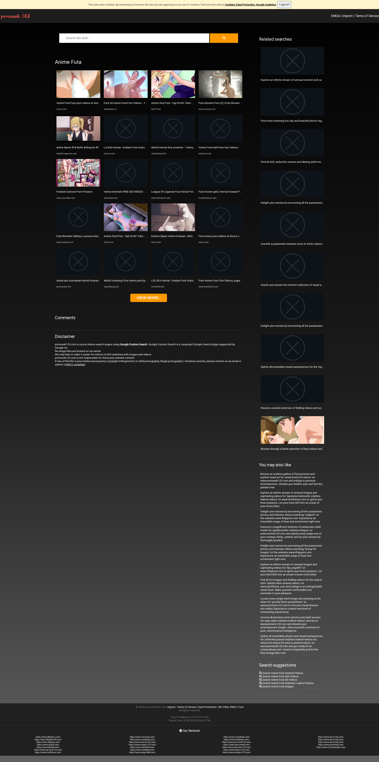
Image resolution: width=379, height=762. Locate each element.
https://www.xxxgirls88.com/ (142, 752)
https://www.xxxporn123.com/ (142, 744)
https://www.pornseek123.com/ (236, 742)
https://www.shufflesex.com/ (48, 752)
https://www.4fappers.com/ (48, 737)
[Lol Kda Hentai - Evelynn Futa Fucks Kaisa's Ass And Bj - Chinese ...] (126, 141)
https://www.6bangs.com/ (48, 742)
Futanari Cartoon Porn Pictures (74, 191)
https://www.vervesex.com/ (142, 737)
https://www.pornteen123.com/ (236, 747)
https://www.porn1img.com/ (331, 737)
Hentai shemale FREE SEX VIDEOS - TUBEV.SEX (131, 191)
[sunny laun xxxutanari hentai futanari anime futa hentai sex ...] (78, 274)
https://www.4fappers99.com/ (48, 739)
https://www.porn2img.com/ (331, 739)
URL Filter (223, 707)
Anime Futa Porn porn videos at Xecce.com (81, 103)
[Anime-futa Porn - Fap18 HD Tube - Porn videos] (126, 230)
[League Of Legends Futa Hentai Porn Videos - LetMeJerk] (173, 185)
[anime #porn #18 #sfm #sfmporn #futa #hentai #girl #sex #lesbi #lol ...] (78, 141)
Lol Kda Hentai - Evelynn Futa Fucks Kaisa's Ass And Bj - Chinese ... (142, 147)
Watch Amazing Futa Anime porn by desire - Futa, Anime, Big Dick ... (143, 280)
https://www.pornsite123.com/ (48, 750)
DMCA (335, 16)
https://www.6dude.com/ (48, 744)
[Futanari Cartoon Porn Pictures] (78, 185)
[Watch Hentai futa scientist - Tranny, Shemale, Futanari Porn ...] (173, 141)
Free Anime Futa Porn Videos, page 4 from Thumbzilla (230, 280)
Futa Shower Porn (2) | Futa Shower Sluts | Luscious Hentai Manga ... (238, 103)
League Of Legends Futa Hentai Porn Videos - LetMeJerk (184, 191)
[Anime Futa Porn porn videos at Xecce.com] (78, 97)
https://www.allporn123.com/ (236, 750)
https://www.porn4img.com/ (331, 744)
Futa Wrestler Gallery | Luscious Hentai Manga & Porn (87, 236)
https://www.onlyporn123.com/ (236, 752)
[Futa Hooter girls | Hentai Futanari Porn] (220, 185)
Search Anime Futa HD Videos (279, 679)
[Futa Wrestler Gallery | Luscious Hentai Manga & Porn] (78, 230)
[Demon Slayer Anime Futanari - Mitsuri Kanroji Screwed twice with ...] (173, 230)
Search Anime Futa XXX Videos (280, 676)
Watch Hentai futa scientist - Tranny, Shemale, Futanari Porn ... (187, 147)
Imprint (347, 16)
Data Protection (207, 707)
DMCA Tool (236, 707)
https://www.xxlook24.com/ (142, 750)
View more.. (149, 298)
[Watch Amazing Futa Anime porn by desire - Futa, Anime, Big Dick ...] (126, 274)
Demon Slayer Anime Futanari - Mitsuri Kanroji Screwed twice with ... (190, 236)
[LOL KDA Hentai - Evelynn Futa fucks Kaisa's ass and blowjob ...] (173, 274)
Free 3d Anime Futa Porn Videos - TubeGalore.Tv (132, 103)
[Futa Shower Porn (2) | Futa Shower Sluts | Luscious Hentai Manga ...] (220, 97)
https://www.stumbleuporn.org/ (330, 747)
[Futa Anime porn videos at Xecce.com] (220, 230)
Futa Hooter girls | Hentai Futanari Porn (221, 191)
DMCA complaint (75, 364)
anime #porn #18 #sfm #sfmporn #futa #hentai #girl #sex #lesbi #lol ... (97, 147)
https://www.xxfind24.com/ (142, 747)
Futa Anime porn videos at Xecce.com (221, 236)
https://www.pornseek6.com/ (236, 744)
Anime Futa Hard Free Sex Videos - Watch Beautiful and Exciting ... (237, 147)
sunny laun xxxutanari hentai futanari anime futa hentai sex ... (91, 280)
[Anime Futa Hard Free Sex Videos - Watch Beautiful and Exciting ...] (220, 141)
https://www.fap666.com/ (48, 747)
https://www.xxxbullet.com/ (142, 739)
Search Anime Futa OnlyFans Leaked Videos (288, 683)
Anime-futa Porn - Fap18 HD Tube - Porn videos (131, 236)
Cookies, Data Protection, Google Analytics (250, 4)
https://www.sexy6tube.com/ (236, 737)
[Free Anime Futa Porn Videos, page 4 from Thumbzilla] (220, 274)
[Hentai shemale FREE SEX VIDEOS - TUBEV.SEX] (126, 185)
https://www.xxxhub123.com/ (142, 742)
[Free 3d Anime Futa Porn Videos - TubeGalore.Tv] (126, 97)
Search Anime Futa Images (278, 686)
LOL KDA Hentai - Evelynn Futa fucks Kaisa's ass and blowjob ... (187, 280)
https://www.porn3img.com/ (331, 742)
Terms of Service (367, 16)
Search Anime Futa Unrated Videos (282, 673)
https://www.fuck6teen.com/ (237, 739)
